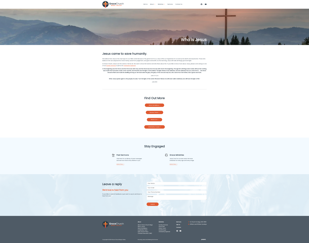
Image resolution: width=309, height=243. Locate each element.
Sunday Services (111, 65)
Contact (178, 227)
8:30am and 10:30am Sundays (198, 224)
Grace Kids (162, 226)
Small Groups (162, 230)
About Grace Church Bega (145, 225)
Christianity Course (154, 127)
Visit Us (145, 4)
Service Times (154, 112)
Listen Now (120, 164)
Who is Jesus (141, 226)
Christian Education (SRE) (145, 233)
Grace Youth (162, 228)
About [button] (152, 4)
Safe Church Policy (143, 231)
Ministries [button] (161, 4)
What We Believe (154, 105)
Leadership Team (142, 230)
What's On (154, 119)
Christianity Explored (130, 65)
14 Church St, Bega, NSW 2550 (198, 222)
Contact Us (178, 4)
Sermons (170, 4)
